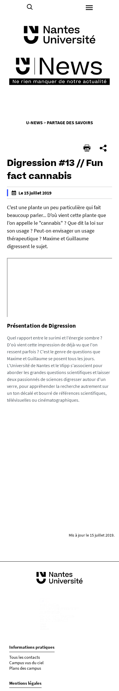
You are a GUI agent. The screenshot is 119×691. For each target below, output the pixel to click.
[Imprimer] (87, 148)
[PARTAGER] (103, 148)
